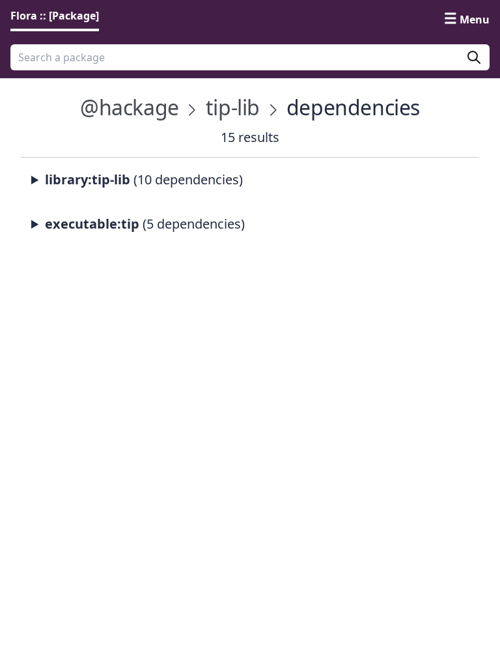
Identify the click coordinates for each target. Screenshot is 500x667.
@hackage (129, 107)
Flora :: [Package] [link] (54, 15)
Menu (475, 19)
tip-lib (233, 107)
